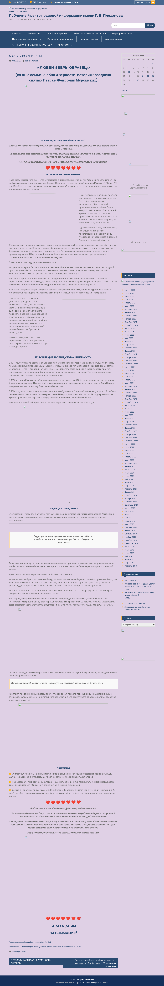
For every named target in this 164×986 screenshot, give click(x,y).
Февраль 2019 (131, 566)
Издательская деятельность (26, 39)
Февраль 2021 (131, 489)
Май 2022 (129, 453)
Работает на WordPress (66, 983)
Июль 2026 (129, 293)
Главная (16, 33)
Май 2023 (129, 415)
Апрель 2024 (130, 380)
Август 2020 (130, 508)
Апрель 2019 (130, 559)
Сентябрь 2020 (131, 505)
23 (153, 76)
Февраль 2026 (131, 309)
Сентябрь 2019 (131, 543)
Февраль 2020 (131, 527)
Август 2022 (130, 444)
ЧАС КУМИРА (130, 580)
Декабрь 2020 (131, 495)
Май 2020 (129, 517)
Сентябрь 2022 (131, 440)
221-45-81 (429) (18, 2)
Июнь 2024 (129, 373)
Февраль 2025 (131, 347)
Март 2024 (129, 383)
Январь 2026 (130, 312)
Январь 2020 (130, 530)
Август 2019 (130, 546)
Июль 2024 (129, 370)
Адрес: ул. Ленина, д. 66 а (66, 2)
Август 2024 (130, 367)
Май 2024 (129, 376)
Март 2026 (129, 306)
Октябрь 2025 (131, 322)
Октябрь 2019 (131, 540)
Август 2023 (130, 405)
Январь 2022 (130, 466)
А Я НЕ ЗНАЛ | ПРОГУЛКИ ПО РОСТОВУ (32, 44)
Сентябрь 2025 (131, 325)
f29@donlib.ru (39, 2)
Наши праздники (19, 951)
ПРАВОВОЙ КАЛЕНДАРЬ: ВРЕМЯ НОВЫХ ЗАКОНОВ (31, 962)
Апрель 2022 (130, 457)
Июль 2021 (129, 473)
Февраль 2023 (131, 424)
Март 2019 (129, 562)
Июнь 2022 (129, 450)
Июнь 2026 (129, 296)
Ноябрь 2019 (130, 537)
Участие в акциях (113, 39)
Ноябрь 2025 (130, 319)
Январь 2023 (130, 428)
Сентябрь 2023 (131, 402)
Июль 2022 (129, 447)
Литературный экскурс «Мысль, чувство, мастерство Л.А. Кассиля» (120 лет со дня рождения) (95, 963)
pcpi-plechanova (31, 61)
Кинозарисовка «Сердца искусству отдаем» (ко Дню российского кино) (140, 586)
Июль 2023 (129, 408)
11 (129, 72)
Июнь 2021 (129, 476)
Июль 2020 (129, 511)
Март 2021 (129, 485)
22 (148, 76)
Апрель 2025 (130, 341)
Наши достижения (89, 39)
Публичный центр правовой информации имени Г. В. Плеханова (66, 15)
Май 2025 (129, 338)
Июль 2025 (129, 331)
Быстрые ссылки (143, 2)
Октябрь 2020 (131, 501)
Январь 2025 (130, 351)
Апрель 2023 (130, 418)
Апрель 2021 (130, 482)
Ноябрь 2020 (130, 498)
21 (143, 76)
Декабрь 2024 (131, 354)
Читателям (63, 44)
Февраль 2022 (131, 463)
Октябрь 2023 (131, 399)
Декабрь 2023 (131, 392)
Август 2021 (130, 469)
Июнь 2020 (129, 514)
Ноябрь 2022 (130, 434)
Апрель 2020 (130, 521)
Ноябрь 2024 (130, 357)
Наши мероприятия (57, 33)
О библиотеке (34, 33)
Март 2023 (129, 421)
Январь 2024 (130, 389)
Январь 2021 (130, 492)
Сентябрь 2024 (131, 363)
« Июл (124, 90)
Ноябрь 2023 (130, 396)
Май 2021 (129, 479)
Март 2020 (129, 524)
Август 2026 (130, 290)
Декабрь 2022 (131, 431)
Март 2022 (129, 460)
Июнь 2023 (129, 412)
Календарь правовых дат (60, 39)
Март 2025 (129, 344)
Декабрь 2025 (131, 315)
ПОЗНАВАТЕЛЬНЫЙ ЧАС (135, 603)
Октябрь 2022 (131, 437)
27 (138, 80)
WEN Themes (103, 983)
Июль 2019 (129, 550)
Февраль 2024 (131, 386)
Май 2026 (129, 299)
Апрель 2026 (130, 303)
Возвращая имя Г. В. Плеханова (90, 33)
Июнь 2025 (129, 335)
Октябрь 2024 (131, 360)
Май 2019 (129, 556)
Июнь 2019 (129, 553)
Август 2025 (130, 328)
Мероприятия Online (122, 33)
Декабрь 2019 (131, 534)
